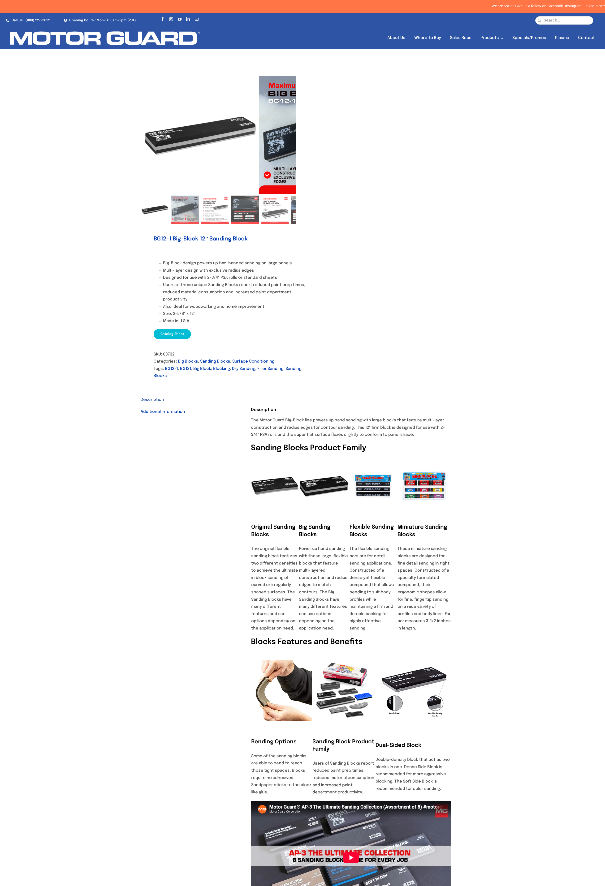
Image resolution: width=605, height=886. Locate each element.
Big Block (202, 369)
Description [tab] (152, 400)
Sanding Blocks (215, 362)
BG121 (185, 369)
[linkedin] (188, 18)
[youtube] (180, 18)
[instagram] (171, 18)
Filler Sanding (270, 369)
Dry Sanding (243, 369)
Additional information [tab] (163, 412)
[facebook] (162, 18)
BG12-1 (171, 369)
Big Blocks (188, 362)
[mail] (197, 18)
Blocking (221, 369)
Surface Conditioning (253, 362)
